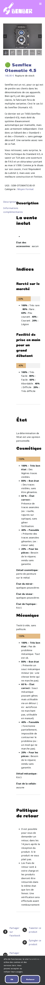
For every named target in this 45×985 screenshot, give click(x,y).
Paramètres (34, 959)
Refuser (30, 979)
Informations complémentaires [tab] (8, 210)
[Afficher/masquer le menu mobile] (40, 3)
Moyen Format (25, 189)
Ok (11, 979)
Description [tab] (8, 201)
